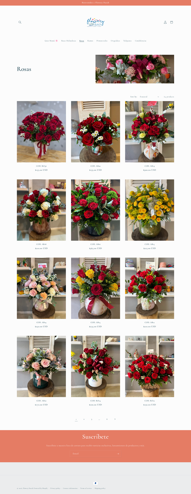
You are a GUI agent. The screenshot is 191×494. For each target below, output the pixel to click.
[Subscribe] (118, 453)
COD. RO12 (149, 401)
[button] (20, 22)
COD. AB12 (149, 322)
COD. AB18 (41, 244)
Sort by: (133, 96)
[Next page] (115, 419)
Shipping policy (100, 488)
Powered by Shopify (41, 488)
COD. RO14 (95, 401)
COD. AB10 (41, 401)
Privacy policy (55, 488)
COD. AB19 (150, 166)
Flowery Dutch (28, 488)
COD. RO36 (41, 166)
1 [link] (76, 419)
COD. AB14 (41, 322)
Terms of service (86, 488)
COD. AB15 (149, 244)
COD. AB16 (95, 244)
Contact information (70, 488)
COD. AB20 (95, 166)
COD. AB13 (95, 322)
